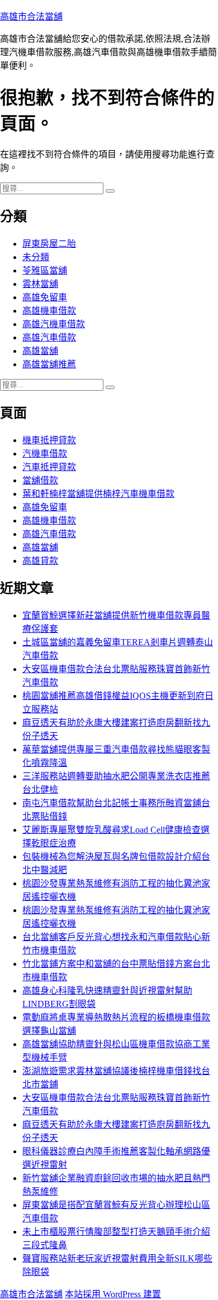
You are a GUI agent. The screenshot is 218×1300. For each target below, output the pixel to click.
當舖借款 (40, 480)
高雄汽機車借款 (53, 324)
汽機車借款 (44, 453)
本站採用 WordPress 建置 (113, 1294)
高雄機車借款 (49, 310)
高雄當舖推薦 (49, 364)
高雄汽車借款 (49, 337)
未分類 (35, 257)
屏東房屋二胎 (49, 243)
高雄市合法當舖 (31, 16)
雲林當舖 (40, 284)
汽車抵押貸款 (49, 467)
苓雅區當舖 (44, 270)
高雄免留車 (44, 297)
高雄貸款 (40, 560)
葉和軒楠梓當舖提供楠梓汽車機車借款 (98, 493)
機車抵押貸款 (49, 440)
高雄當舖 (40, 351)
